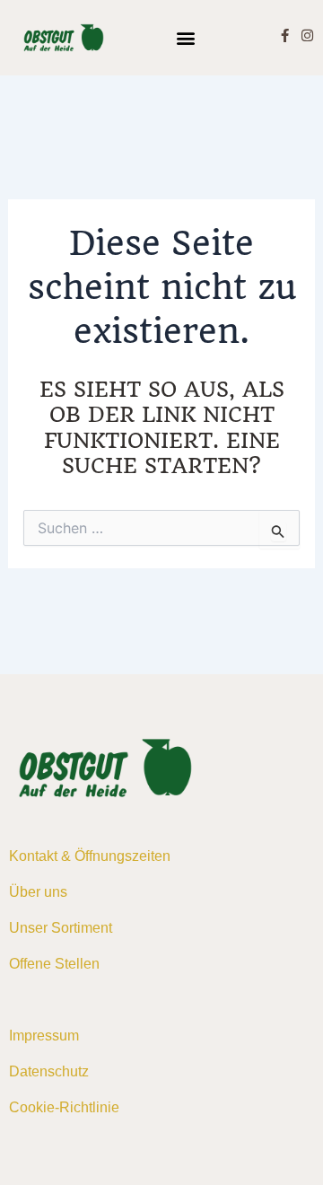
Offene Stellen (54, 963)
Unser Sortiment (60, 927)
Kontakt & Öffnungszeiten (89, 856)
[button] (186, 37)
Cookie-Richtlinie (64, 1107)
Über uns (38, 892)
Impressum (44, 1035)
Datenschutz (49, 1071)
